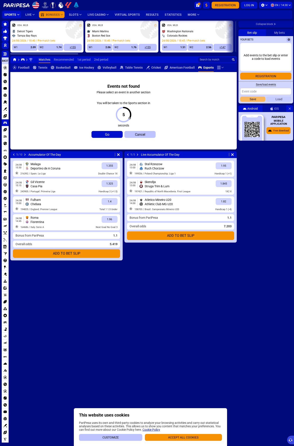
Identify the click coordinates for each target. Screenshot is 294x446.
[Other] (220, 67)
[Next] (25, 154)
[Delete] (118, 154)
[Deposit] (206, 5)
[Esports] (22, 59)
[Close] (289, 108)
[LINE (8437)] (14, 59)
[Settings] (264, 5)
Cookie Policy (151, 429)
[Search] (233, 59)
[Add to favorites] (80, 25)
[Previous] (13, 154)
